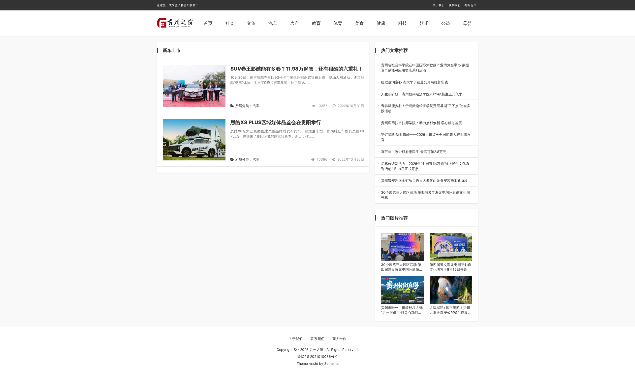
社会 (229, 23)
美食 (359, 23)
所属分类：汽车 (246, 106)
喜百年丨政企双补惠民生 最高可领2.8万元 (426, 151)
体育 (337, 23)
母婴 (467, 23)
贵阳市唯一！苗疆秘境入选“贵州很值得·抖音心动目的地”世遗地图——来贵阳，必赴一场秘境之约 (402, 310)
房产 (294, 23)
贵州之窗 (317, 349)
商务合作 (470, 5)
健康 (381, 23)
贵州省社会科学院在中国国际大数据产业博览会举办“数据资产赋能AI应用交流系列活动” (426, 68)
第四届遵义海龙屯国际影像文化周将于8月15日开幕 (450, 267)
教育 (316, 23)
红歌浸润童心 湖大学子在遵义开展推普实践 (426, 82)
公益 (445, 23)
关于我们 (438, 5)
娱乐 (424, 23)
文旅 (251, 23)
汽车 (272, 23)
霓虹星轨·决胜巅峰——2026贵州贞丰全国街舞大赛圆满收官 (425, 137)
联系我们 (454, 5)
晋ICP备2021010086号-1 (317, 356)
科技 (402, 23)
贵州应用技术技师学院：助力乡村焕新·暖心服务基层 (426, 123)
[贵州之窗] (175, 23)
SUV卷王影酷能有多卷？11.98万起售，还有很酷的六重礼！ (296, 69)
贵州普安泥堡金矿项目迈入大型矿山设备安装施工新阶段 (426, 180)
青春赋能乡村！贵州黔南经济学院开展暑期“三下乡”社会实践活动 (426, 108)
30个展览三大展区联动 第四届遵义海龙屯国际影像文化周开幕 (426, 195)
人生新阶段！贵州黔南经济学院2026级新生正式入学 (426, 94)
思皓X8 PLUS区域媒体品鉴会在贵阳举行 (275, 122)
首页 (208, 23)
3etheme (331, 363)
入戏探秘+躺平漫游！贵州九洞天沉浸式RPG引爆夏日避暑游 (450, 310)
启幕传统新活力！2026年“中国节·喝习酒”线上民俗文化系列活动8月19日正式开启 (425, 166)
